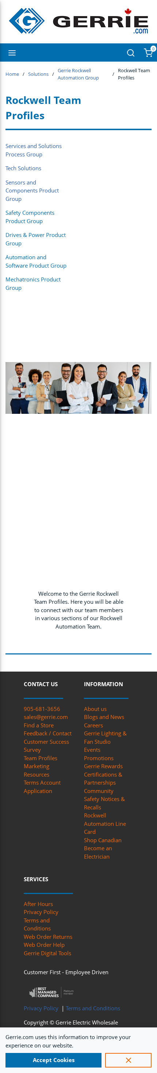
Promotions (99, 758)
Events (92, 749)
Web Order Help (44, 944)
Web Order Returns (48, 936)
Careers (93, 725)
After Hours (38, 903)
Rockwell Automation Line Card (105, 823)
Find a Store (39, 725)
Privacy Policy (41, 911)
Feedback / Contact (48, 733)
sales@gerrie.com (46, 716)
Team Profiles (40, 758)
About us (95, 708)
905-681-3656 (42, 708)
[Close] (128, 1060)
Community (99, 790)
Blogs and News (104, 716)
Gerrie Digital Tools (47, 953)
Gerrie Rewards (103, 766)
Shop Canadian (103, 840)
